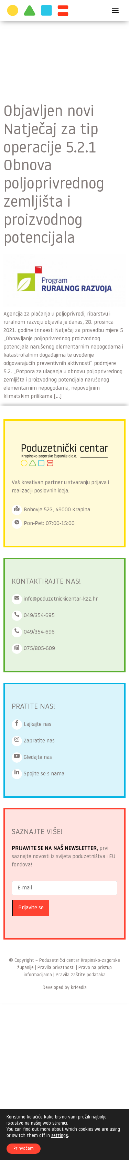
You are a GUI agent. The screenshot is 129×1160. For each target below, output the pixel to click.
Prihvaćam (23, 1149)
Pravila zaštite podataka (81, 975)
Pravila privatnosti (56, 967)
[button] (115, 10)
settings (59, 1135)
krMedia (79, 987)
